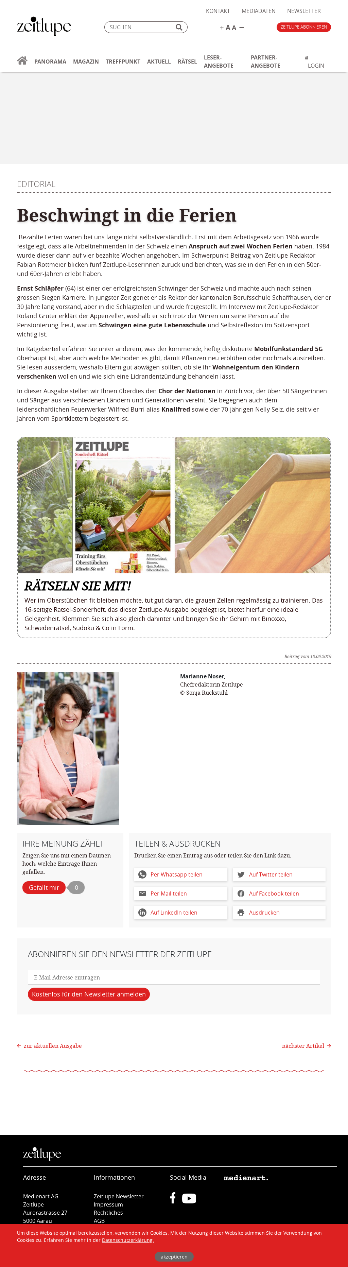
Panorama (50, 61)
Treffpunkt (123, 61)
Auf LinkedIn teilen (174, 912)
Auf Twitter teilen (271, 874)
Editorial (36, 183)
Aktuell (159, 61)
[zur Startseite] (22, 64)
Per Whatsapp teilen (177, 874)
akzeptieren (174, 1256)
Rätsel (187, 61)
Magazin (86, 61)
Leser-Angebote (218, 61)
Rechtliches (108, 1212)
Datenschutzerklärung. (128, 1240)
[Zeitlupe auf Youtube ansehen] (189, 1201)
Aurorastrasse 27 (45, 1212)
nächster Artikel (304, 1045)
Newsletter (304, 11)
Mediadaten (259, 11)
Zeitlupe (44, 27)
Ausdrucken (264, 912)
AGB (99, 1221)
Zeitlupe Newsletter (119, 1196)
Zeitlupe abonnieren (304, 27)
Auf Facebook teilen (274, 893)
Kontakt (218, 11)
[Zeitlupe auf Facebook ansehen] (176, 1201)
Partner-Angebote (265, 61)
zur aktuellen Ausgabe (53, 1045)
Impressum (108, 1204)
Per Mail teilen (169, 893)
